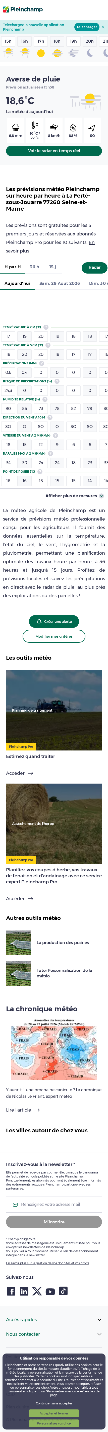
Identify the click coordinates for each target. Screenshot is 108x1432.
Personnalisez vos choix (54, 1423)
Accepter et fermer (54, 1413)
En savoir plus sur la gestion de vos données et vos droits (47, 1263)
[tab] (12, 267)
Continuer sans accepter (54, 1403)
